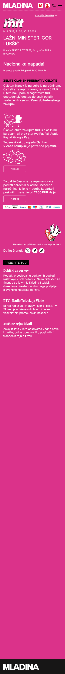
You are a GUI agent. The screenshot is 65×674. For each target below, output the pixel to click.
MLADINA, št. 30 (12, 31)
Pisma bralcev (19, 244)
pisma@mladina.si (52, 244)
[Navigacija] (60, 5)
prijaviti (50, 146)
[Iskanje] (54, 5)
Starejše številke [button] (44, 15)
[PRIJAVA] (47, 5)
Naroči (14, 198)
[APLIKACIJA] (40, 5)
